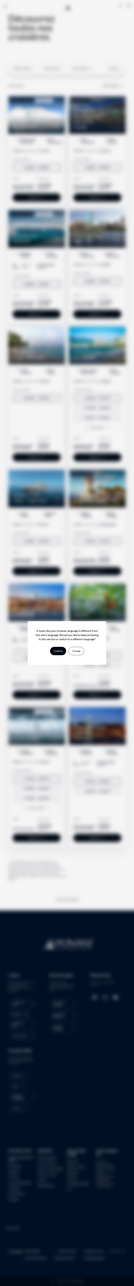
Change (76, 650)
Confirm (58, 650)
